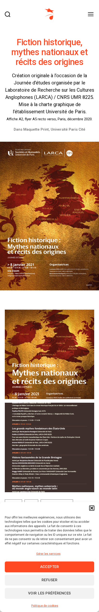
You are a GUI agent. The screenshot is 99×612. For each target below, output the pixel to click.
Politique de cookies (44, 605)
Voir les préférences (49, 593)
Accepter (49, 567)
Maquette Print (36, 129)
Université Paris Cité (68, 129)
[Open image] (49, 354)
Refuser (50, 580)
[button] (91, 508)
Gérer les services (48, 553)
